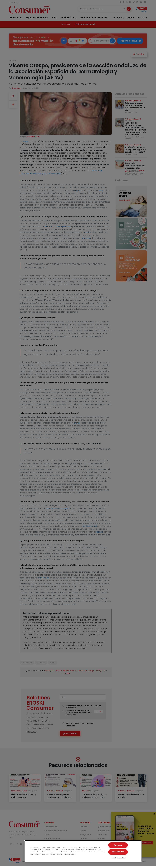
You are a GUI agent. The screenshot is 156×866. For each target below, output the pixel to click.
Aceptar (118, 845)
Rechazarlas (118, 852)
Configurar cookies (118, 858)
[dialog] (82, 851)
